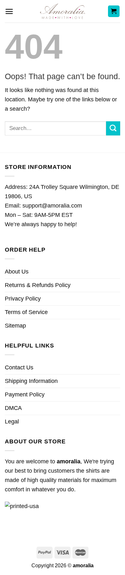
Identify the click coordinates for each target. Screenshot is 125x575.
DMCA (13, 408)
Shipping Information (31, 381)
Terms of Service (26, 312)
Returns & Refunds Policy (38, 285)
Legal (12, 421)
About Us (17, 271)
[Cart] (114, 11)
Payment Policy (25, 394)
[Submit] (113, 128)
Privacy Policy (23, 298)
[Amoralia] (63, 11)
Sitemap (15, 325)
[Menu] (9, 11)
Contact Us (19, 367)
